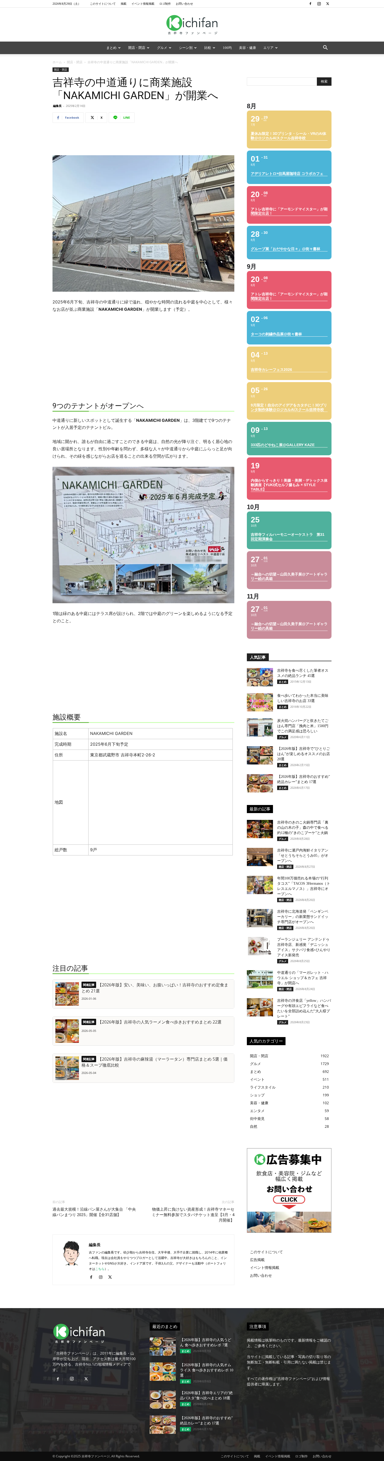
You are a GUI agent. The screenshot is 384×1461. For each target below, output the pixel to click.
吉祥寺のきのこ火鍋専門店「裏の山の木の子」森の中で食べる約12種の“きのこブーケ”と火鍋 (302, 827)
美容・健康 (247, 48)
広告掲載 (257, 1259)
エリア (268, 48)
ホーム (57, 62)
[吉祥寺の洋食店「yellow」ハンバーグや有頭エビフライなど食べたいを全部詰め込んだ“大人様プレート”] (260, 1007)
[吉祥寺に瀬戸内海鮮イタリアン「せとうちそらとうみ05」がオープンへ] (260, 857)
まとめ (111, 48)
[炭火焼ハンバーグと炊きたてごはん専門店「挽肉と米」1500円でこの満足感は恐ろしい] (260, 727)
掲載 (123, 3)
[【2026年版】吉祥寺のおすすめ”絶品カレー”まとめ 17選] (260, 783)
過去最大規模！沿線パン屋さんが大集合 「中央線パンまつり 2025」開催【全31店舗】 (94, 1212)
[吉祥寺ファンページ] (192, 25)
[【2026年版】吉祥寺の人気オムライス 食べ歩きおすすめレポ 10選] (163, 1371)
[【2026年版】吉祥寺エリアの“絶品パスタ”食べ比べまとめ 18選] (163, 1399)
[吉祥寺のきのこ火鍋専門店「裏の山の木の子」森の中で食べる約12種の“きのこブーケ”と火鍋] (260, 829)
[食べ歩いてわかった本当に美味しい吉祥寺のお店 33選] (260, 702)
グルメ (162, 48)
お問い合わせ (184, 3)
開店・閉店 (136, 48)
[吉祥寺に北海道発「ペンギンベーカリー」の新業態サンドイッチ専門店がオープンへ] (260, 918)
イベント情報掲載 (142, 3)
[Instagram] (319, 3)
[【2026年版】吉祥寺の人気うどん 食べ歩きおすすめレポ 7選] (163, 1346)
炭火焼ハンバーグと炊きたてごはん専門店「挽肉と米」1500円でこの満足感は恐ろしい (302, 726)
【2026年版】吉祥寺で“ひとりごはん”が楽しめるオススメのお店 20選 (303, 754)
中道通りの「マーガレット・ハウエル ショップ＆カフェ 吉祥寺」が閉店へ (302, 978)
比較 (207, 48)
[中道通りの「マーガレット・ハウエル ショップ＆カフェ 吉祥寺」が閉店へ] (260, 979)
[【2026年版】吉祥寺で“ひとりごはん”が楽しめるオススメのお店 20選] (260, 755)
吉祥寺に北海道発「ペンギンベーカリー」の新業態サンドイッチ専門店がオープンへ (302, 917)
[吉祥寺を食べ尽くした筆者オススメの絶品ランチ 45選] (260, 677)
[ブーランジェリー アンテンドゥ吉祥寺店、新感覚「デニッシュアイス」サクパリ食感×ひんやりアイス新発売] (260, 946)
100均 (227, 48)
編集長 (57, 106)
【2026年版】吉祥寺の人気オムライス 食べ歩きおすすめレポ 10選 (206, 1370)
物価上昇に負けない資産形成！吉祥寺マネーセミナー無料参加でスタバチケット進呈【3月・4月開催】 (193, 1215)
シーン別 (186, 48)
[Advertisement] (143, 140)
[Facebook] (310, 3)
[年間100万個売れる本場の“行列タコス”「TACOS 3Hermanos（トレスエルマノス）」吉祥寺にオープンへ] (260, 885)
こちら (99, 1269)
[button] (325, 48)
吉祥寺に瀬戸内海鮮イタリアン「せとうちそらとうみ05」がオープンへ (302, 855)
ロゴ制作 (165, 3)
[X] (327, 3)
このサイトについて (103, 3)
